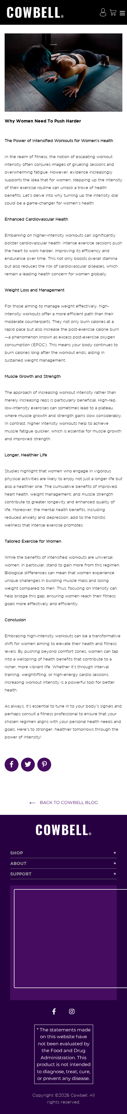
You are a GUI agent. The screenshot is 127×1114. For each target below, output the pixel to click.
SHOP (16, 852)
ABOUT (18, 863)
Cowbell (79, 1095)
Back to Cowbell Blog (68, 802)
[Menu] (122, 12)
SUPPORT (20, 873)
